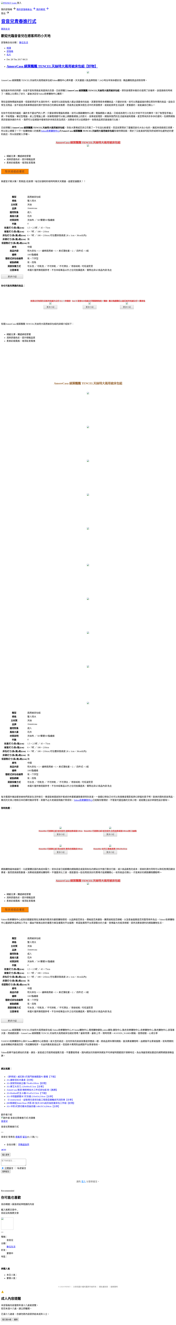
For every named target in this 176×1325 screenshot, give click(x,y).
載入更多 (5, 1155)
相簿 (9, 48)
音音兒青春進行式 (18, 21)
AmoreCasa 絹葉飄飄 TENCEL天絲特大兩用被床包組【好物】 (52, 66)
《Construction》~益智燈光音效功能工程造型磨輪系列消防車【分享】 (40, 1100)
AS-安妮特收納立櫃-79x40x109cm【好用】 (27, 1083)
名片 (9, 54)
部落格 (10, 51)
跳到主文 (5, 29)
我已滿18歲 (6, 1320)
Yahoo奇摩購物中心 (50, 131)
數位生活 (23, 42)
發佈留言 (5, 1171)
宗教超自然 (23, 1144)
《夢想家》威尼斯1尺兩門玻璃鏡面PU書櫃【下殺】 (32, 1077)
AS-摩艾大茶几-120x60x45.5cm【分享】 (26, 1086)
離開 (16, 1320)
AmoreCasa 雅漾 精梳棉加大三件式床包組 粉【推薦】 (32, 1090)
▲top (3, 1149)
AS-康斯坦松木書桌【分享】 (20, 1080)
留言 (25, 1137)
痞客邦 (18, 1137)
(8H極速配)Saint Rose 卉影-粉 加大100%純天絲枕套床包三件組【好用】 (41, 1103)
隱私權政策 (103, 1287)
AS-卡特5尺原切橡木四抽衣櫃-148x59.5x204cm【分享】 (33, 1106)
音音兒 (4, 1121)
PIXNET (67, 1287)
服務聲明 (114, 1287)
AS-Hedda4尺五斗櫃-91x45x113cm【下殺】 (27, 1093)
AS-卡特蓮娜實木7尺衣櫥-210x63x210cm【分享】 (30, 1096)
